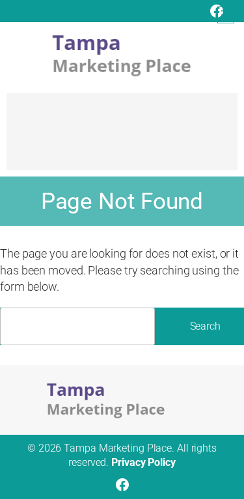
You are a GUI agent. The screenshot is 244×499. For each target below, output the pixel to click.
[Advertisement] (122, 137)
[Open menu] (225, 14)
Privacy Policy (143, 462)
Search (205, 326)
